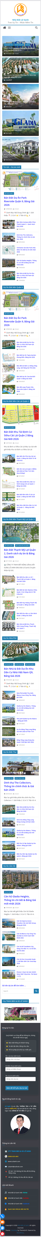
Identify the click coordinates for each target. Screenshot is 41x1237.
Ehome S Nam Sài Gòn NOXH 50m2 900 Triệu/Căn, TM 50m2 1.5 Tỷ (27, 974)
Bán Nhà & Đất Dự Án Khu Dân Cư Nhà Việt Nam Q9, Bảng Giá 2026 (20, 76)
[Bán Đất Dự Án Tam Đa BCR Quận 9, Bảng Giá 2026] (8, 379)
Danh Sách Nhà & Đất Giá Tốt (18, 1209)
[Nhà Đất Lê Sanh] (4, 27)
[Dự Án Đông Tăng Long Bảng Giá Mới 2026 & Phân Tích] (8, 732)
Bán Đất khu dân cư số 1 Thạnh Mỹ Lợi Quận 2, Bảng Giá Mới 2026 (26, 579)
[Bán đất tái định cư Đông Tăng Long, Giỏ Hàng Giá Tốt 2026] (8, 368)
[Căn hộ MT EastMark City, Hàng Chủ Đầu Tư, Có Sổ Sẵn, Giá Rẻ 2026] (8, 950)
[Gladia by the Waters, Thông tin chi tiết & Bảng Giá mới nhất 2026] (20, 37)
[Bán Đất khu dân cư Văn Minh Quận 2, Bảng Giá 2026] (8, 616)
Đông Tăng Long (19, 778)
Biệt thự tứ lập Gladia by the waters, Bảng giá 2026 (26, 844)
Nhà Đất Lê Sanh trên (17, 1193)
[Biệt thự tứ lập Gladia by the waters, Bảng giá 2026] (8, 846)
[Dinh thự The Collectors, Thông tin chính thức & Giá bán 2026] (8, 238)
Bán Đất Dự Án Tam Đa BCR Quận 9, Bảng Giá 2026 (26, 378)
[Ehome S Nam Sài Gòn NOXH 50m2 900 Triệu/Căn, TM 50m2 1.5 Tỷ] (8, 975)
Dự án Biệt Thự (9, 44)
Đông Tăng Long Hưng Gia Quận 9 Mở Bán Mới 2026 (25, 741)
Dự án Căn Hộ (8, 892)
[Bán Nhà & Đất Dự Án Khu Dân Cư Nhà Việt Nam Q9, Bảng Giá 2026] (20, 70)
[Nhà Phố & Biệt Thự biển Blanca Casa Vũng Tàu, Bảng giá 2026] (20, 96)
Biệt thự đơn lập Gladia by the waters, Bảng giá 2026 (27, 855)
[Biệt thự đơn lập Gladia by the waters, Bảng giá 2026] (8, 856)
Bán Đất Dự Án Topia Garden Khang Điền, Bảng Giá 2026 (26, 356)
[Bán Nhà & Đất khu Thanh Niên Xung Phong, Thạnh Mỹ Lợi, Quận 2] (8, 628)
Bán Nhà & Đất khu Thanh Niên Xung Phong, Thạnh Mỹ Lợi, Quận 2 (26, 626)
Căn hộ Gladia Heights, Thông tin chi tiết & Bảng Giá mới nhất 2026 (27, 263)
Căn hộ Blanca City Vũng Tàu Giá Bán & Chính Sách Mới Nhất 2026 (26, 936)
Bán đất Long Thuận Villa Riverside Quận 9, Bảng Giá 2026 (26, 389)
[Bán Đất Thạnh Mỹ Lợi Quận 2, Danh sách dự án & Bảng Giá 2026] (20, 532)
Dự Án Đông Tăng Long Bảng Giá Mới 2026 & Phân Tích (26, 730)
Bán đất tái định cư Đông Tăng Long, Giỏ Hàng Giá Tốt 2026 (27, 367)
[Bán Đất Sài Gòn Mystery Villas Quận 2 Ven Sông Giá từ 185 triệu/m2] (8, 593)
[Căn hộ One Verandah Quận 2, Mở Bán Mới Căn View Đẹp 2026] (8, 963)
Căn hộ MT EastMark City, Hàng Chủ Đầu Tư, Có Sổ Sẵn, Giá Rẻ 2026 (26, 949)
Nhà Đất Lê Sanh (20, 19)
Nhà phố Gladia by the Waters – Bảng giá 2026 (19, 156)
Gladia (27, 44)
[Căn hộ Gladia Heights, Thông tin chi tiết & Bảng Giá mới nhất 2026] (8, 264)
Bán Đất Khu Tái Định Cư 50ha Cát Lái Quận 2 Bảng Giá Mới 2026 (18, 435)
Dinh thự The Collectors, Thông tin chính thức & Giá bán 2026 (26, 237)
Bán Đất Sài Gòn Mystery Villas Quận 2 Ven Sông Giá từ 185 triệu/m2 (27, 592)
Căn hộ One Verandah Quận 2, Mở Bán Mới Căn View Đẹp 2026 (26, 961)
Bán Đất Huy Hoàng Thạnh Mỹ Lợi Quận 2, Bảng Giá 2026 (27, 604)
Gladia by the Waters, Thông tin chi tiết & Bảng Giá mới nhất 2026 (19, 49)
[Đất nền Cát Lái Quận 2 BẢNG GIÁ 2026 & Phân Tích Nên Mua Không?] (8, 472)
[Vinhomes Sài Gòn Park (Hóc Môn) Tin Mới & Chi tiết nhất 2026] (8, 251)
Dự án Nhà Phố (19, 44)
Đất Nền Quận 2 (9, 545)
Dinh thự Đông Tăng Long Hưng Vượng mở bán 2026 (25, 821)
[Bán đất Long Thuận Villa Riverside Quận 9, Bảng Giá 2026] (8, 391)
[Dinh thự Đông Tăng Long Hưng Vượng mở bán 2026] (8, 822)
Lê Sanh (16, 53)
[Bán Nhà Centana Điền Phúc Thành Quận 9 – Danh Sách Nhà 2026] (8, 226)
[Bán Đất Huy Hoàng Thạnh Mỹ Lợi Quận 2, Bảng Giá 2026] (8, 605)
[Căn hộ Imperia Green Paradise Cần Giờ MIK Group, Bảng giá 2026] (8, 924)
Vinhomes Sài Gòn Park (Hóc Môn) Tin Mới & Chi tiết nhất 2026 (26, 250)
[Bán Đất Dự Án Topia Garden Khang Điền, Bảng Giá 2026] (8, 357)
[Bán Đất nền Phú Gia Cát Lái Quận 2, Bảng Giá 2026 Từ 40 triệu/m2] (8, 460)
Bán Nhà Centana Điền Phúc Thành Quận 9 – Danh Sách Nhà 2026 (26, 224)
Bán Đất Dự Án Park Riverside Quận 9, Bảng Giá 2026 (19, 201)
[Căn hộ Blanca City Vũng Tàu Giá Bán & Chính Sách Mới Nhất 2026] (8, 937)
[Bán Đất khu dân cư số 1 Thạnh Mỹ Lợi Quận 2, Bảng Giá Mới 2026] (8, 580)
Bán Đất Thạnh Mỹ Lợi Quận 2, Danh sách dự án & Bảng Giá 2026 (20, 553)
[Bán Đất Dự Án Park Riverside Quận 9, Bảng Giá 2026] (20, 180)
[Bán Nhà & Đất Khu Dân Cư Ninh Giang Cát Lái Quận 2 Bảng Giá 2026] (8, 485)
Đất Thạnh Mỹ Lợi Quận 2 (22, 545)
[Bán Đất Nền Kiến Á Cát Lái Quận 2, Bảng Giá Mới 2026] (8, 497)
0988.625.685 (13, 1156)
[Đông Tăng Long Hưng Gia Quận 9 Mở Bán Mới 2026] (8, 742)
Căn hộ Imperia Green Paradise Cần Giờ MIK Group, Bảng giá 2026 (26, 923)
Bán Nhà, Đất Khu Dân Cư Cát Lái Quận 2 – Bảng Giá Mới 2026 (27, 507)
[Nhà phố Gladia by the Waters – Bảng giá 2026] (20, 149)
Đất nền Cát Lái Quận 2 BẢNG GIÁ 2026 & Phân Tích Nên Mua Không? (26, 471)
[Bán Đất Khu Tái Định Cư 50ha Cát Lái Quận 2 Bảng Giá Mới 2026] (20, 414)
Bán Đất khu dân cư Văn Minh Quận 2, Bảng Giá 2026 (27, 614)
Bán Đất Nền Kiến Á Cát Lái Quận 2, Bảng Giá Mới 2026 (26, 496)
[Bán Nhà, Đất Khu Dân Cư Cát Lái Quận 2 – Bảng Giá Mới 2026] (8, 509)
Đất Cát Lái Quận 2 (10, 427)
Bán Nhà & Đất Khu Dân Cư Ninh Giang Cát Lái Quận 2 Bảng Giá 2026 (26, 484)
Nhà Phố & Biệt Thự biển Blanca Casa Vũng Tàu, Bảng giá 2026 (20, 103)
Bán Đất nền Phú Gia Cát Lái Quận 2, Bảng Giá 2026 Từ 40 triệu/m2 (26, 458)
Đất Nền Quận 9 (9, 193)
